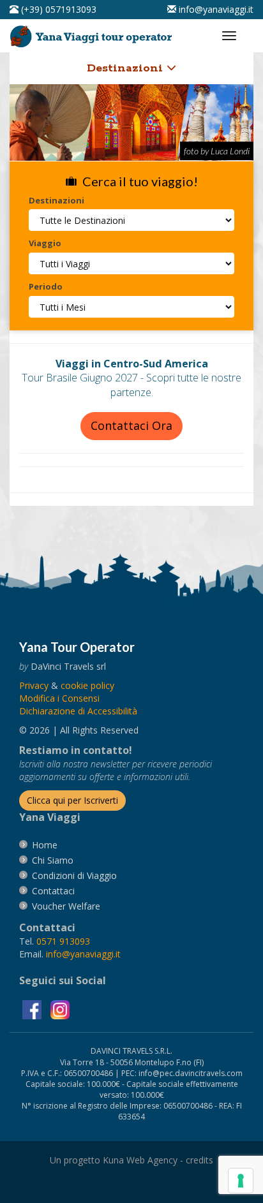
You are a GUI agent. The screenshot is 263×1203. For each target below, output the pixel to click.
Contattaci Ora (131, 425)
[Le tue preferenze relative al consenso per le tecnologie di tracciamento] (241, 1181)
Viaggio (45, 243)
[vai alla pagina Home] (93, 33)
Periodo (46, 286)
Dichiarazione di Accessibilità (78, 711)
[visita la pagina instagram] (60, 1009)
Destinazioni (127, 68)
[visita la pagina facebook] (33, 1009)
